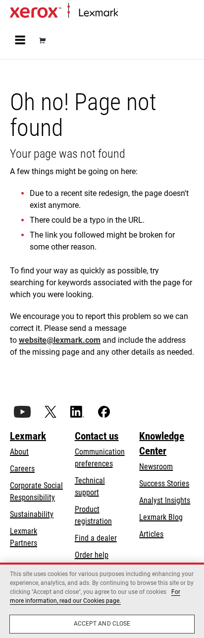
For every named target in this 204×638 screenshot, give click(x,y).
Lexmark (28, 436)
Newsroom (156, 466)
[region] (102, 600)
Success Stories (164, 483)
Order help (91, 555)
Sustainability (31, 514)
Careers (22, 468)
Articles (151, 534)
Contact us (97, 436)
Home (126, 13)
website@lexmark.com (60, 340)
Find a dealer (96, 538)
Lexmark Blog (161, 517)
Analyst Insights (164, 500)
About (19, 451)
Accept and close (102, 623)
